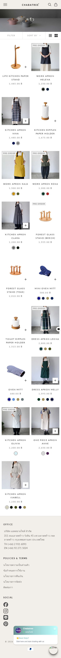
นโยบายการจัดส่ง (12, 581)
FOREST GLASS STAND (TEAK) (15, 290)
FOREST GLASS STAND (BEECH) (45, 236)
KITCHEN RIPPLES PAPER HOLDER (45, 132)
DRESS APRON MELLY (45, 389)
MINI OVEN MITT (45, 288)
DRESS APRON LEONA (45, 339)
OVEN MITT (15, 389)
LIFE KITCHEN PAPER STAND (16, 78)
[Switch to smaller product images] (56, 35)
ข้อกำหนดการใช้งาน (14, 570)
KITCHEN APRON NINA (15, 132)
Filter (11, 35)
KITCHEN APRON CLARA (15, 236)
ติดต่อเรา (8, 587)
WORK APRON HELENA (45, 78)
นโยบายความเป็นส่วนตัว (16, 564)
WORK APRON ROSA (45, 184)
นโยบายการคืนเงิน (13, 576)
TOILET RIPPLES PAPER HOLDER (16, 341)
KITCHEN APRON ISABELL (15, 496)
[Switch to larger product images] (50, 35)
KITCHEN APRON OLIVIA (15, 442)
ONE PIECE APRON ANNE (45, 442)
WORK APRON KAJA (15, 184)
